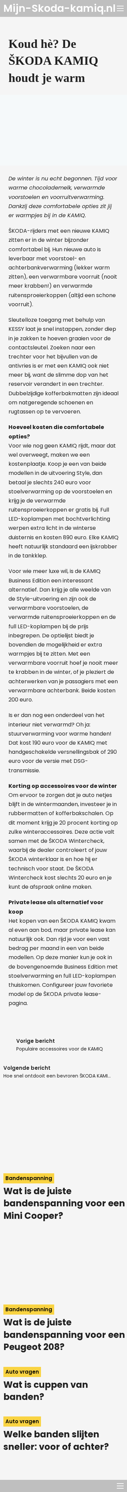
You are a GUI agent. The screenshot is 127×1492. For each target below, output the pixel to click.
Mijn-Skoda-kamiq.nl (59, 8)
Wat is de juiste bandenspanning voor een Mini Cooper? (64, 1203)
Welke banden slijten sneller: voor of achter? (56, 1440)
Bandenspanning (28, 1178)
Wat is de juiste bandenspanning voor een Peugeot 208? (64, 1334)
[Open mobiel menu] (120, 8)
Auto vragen (22, 1371)
